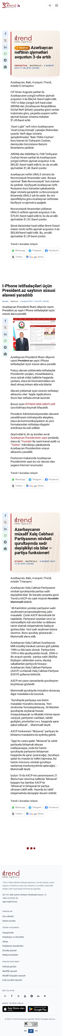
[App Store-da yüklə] (14, 1009)
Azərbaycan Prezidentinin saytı (29, 437)
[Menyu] (56, 5)
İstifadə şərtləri (9, 966)
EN (25, 1031)
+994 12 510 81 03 (10, 898)
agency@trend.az (9, 901)
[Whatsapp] (5, 996)
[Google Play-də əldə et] (38, 1009)
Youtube (27, 441)
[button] (5, 34)
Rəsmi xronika (8, 921)
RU (36, 1031)
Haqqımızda (8, 932)
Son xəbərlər (8, 916)
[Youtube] (25, 996)
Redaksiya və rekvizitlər (13, 937)
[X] (18, 996)
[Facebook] (11, 996)
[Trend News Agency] (10, 874)
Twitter (15, 444)
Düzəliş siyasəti (9, 950)
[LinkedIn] (38, 996)
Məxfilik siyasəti (9, 971)
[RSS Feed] (45, 996)
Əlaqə (5, 941)
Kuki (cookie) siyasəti (12, 980)
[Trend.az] (11, 5)
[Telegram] (31, 996)
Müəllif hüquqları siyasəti (13, 975)
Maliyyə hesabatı (10, 955)
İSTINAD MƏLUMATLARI (40, 404)
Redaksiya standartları (12, 946)
